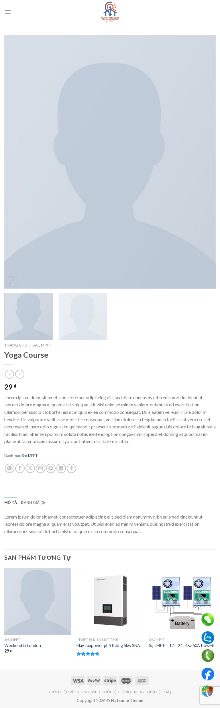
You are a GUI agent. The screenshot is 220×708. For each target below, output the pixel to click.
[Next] (204, 162)
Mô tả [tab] (10, 502)
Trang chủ (15, 345)
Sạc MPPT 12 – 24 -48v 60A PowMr (182, 645)
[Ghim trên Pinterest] (51, 468)
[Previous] (16, 162)
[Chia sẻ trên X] (30, 468)
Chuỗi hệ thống (115, 692)
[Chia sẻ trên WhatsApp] (9, 468)
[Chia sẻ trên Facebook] (20, 468)
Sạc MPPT (42, 345)
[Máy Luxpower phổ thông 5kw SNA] (109, 601)
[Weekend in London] (37, 601)
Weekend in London (22, 645)
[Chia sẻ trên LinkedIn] (61, 468)
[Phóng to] (11, 281)
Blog (139, 692)
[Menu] (7, 12)
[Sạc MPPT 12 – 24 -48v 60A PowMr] (182, 601)
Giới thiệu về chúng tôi (72, 692)
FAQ (167, 692)
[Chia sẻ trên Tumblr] (71, 468)
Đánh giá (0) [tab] (33, 502)
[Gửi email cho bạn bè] (40, 468)
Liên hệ (154, 692)
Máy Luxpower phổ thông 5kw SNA (108, 645)
